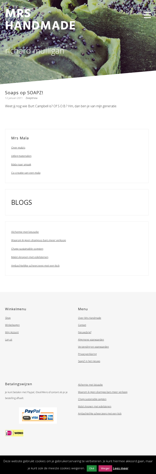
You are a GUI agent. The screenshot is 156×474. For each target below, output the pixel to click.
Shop (8, 318)
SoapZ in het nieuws (89, 361)
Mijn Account (12, 332)
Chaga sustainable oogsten (27, 249)
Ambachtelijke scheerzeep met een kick (35, 265)
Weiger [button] (105, 468)
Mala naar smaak (21, 164)
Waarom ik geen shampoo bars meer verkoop (38, 240)
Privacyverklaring (87, 354)
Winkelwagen (12, 325)
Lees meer (120, 468)
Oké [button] (91, 468)
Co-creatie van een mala (25, 173)
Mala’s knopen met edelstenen (29, 257)
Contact (82, 325)
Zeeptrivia (31, 98)
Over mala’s (18, 147)
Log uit (8, 339)
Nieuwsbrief (84, 332)
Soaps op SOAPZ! (24, 92)
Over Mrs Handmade (89, 318)
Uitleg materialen (21, 156)
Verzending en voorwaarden (93, 346)
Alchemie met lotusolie (25, 232)
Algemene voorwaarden (91, 339)
